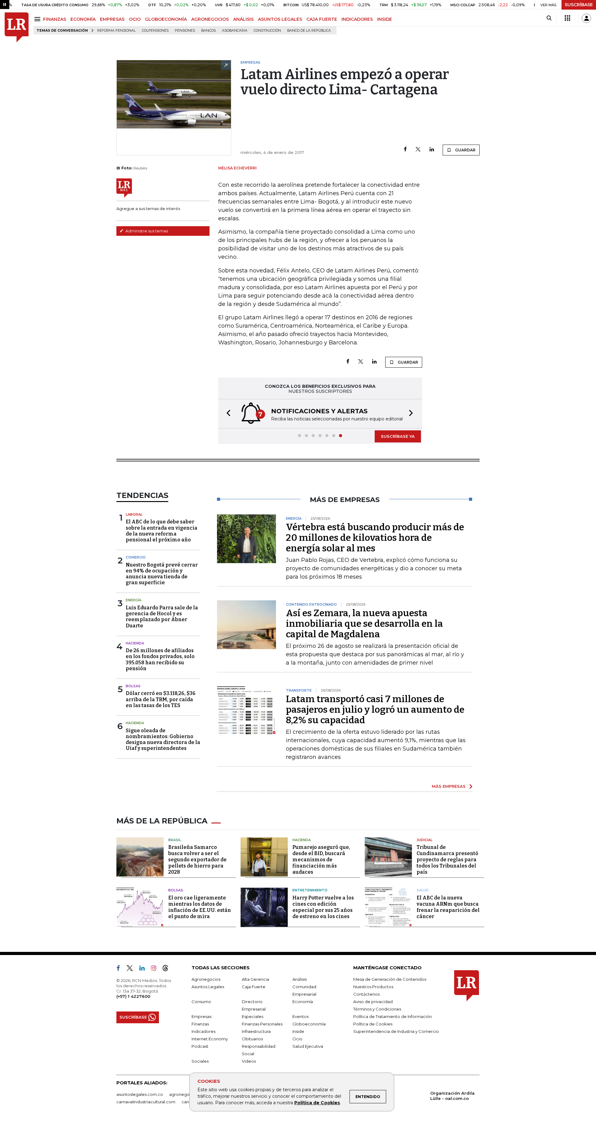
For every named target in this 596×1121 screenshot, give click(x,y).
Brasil (174, 840)
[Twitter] (418, 150)
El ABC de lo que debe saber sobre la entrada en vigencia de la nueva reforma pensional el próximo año (161, 531)
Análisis (299, 979)
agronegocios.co (186, 1094)
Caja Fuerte (253, 986)
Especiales (252, 1016)
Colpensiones (155, 31)
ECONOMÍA (83, 19)
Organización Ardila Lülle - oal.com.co (452, 1096)
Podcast (200, 1046)
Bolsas (133, 686)
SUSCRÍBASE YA (398, 436)
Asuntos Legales (208, 986)
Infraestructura (256, 1031)
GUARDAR (465, 150)
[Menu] (38, 19)
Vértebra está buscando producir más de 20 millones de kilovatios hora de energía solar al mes (375, 538)
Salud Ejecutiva (307, 1046)
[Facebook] (405, 150)
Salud (423, 890)
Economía (302, 1001)
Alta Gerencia (255, 979)
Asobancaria (234, 31)
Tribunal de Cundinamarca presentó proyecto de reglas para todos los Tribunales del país (447, 859)
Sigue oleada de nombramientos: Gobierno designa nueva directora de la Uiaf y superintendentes (163, 739)
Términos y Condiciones (377, 1009)
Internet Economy (210, 1038)
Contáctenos (366, 994)
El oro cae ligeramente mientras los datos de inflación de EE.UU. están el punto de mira (199, 907)
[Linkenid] (144, 969)
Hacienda (135, 643)
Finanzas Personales (262, 1023)
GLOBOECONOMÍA (166, 19)
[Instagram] (156, 969)
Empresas (201, 1016)
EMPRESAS (112, 19)
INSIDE (384, 19)
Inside (298, 1031)
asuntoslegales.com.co (139, 1094)
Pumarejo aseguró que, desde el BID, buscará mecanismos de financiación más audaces (321, 859)
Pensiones (185, 31)
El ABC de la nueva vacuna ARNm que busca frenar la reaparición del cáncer (448, 907)
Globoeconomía (309, 1023)
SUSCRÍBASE (579, 4)
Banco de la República (309, 31)
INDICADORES (357, 19)
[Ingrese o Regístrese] (586, 18)
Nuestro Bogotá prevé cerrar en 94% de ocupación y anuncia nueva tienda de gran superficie (162, 574)
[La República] (17, 27)
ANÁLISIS (243, 19)
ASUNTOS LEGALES (280, 19)
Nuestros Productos (373, 986)
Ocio (297, 1038)
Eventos (300, 1016)
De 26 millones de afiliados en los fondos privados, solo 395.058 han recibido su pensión (160, 659)
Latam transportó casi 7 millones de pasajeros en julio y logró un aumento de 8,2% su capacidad (375, 709)
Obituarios (252, 1038)
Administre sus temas (146, 230)
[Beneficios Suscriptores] (567, 18)
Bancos (208, 31)
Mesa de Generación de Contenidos (389, 979)
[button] (226, 413)
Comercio (136, 557)
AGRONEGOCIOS (210, 19)
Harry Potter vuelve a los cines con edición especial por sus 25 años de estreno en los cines (323, 907)
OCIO (135, 19)
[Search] (549, 18)
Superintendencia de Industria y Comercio (396, 1031)
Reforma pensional (116, 31)
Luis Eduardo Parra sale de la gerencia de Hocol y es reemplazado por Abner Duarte (162, 617)
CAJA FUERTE (321, 19)
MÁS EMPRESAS (449, 786)
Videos (249, 1061)
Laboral (134, 514)
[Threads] (168, 969)
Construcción (267, 31)
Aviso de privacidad (373, 1001)
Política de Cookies (317, 1102)
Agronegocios (206, 979)
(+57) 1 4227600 (133, 996)
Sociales (200, 1061)
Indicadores (203, 1031)
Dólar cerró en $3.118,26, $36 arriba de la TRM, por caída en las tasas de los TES (161, 699)
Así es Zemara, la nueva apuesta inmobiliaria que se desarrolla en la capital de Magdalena (364, 624)
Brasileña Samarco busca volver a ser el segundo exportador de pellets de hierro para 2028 (197, 859)
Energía (133, 600)
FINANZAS (54, 19)
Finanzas (200, 1023)
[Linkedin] (432, 150)
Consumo (201, 1001)
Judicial (424, 840)
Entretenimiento (309, 890)
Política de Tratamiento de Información (392, 1016)
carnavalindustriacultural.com (145, 1101)
